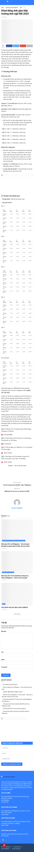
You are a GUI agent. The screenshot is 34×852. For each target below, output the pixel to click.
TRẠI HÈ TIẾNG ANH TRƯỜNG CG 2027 (12, 692)
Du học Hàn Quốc (16, 848)
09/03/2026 (4, 580)
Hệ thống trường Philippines (12, 7)
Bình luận (3, 631)
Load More (17, 614)
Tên (2, 652)
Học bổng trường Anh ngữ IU (10, 684)
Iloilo (21, 7)
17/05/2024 (4, 17)
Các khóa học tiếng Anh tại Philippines (14, 540)
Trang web (4, 667)
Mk (24, 7)
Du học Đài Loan (17, 846)
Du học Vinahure (17, 508)
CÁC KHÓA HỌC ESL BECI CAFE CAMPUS (14, 607)
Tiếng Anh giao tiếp (8, 572)
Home (2, 7)
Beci (4, 604)
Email (3, 659)
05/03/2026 (4, 609)
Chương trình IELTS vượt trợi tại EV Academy (14, 708)
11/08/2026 (4, 548)
